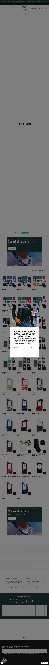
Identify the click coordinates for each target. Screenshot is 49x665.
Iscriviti (33, 347)
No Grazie (24, 353)
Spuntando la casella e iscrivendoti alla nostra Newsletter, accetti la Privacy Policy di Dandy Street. (24, 350)
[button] (44, 663)
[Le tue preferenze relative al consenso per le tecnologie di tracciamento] (2, 663)
